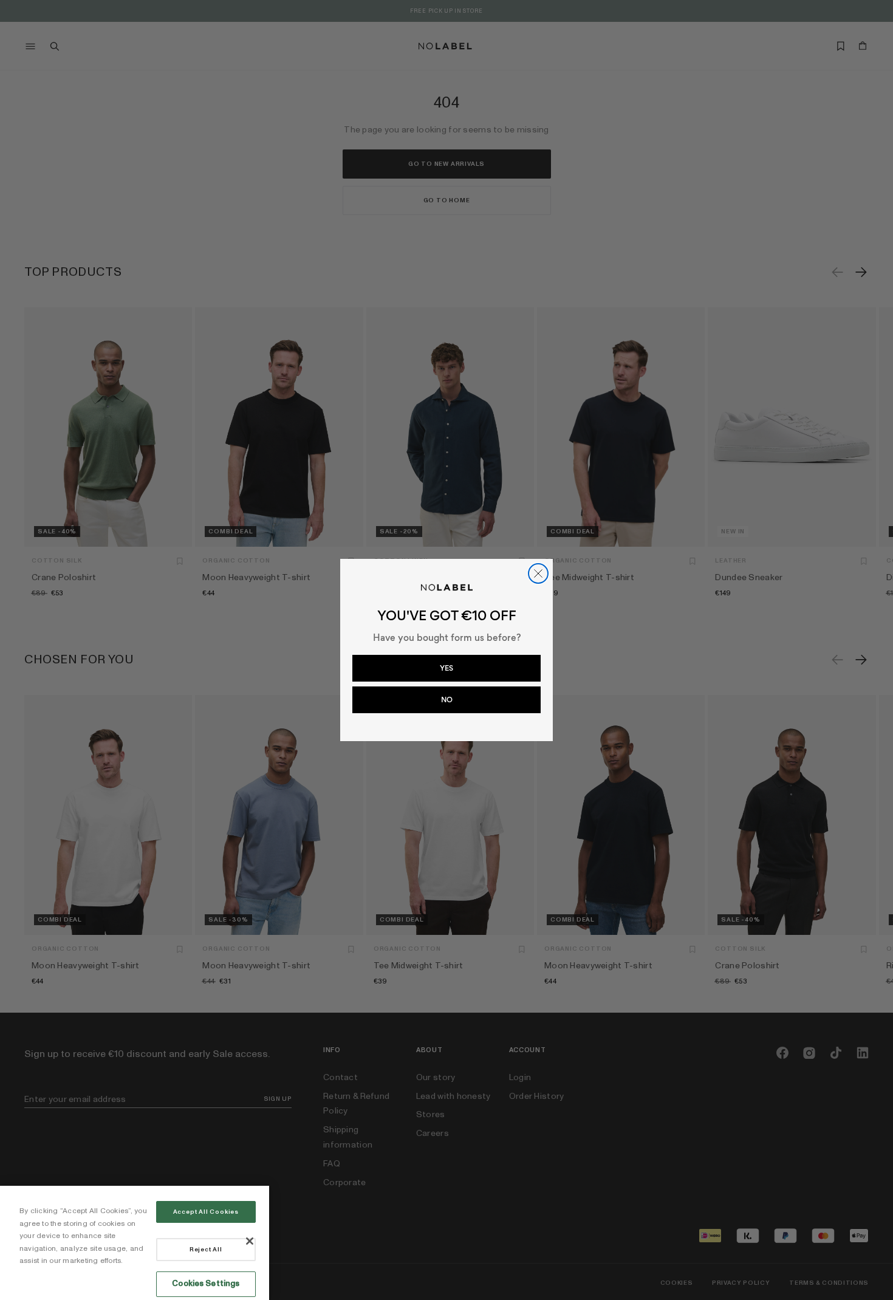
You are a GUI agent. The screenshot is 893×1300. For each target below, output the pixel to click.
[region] (134, 1243)
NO (447, 700)
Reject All (206, 1249)
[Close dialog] (538, 573)
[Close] (249, 1241)
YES (446, 668)
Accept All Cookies (206, 1212)
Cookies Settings (205, 1283)
